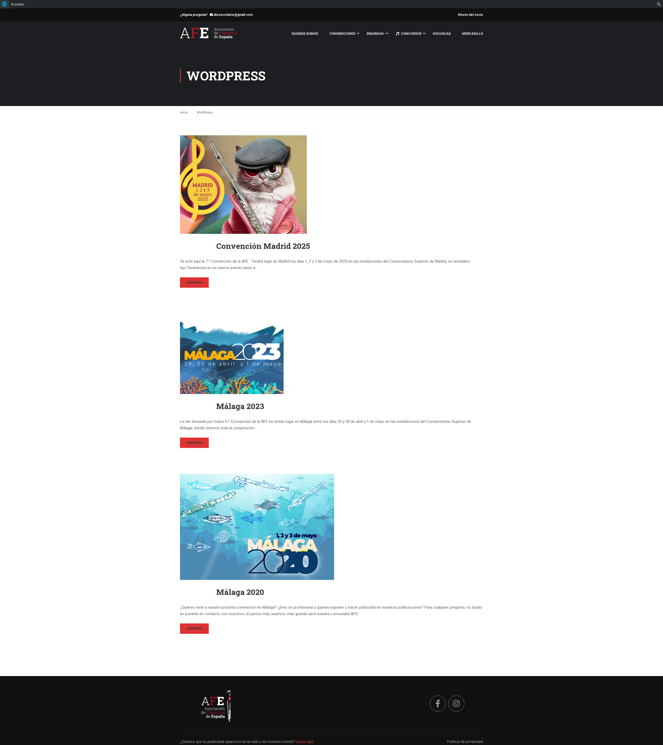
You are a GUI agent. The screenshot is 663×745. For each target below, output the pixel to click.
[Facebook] (438, 703)
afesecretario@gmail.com (233, 15)
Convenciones (342, 34)
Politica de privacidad (465, 741)
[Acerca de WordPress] (4, 4)
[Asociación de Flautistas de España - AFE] (208, 36)
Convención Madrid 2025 (263, 246)
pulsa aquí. (305, 741)
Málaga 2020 (240, 592)
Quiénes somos (304, 34)
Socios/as (442, 34)
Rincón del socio (470, 15)
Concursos (411, 34)
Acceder (17, 4)
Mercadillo (472, 34)
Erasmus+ (375, 34)
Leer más (194, 282)
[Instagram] (456, 703)
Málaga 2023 (240, 406)
